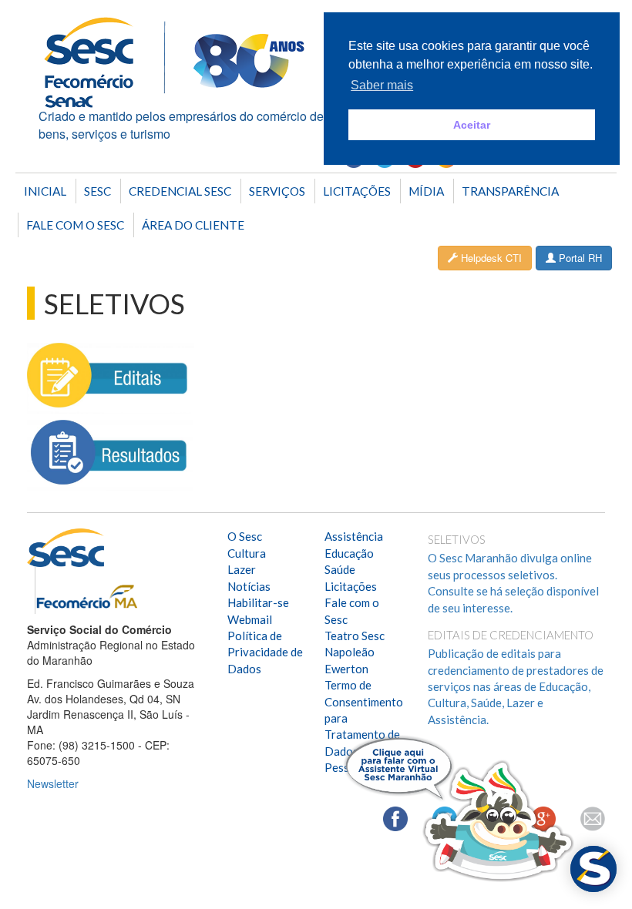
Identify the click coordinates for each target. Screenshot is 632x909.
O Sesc (244, 536)
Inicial (45, 191)
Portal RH (579, 257)
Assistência (353, 536)
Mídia (426, 191)
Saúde (339, 569)
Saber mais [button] (382, 85)
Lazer (241, 569)
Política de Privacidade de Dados (265, 652)
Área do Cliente (193, 225)
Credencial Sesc (180, 191)
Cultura (246, 553)
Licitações (357, 191)
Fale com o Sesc (75, 225)
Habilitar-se (258, 602)
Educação (349, 553)
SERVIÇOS (277, 191)
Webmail (249, 619)
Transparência (510, 191)
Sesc (97, 191)
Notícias (249, 586)
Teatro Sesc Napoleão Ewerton (354, 652)
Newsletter (53, 783)
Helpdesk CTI (490, 257)
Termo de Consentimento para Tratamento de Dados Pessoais (363, 726)
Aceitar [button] (471, 125)
